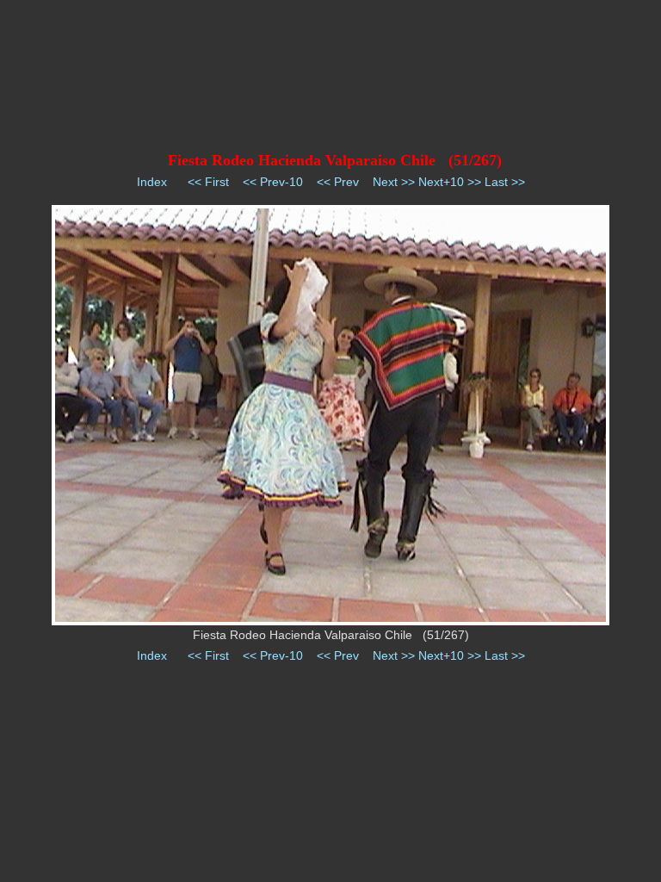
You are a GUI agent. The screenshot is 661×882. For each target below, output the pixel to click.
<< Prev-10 (273, 182)
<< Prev (338, 182)
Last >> (505, 182)
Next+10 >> (449, 182)
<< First (208, 182)
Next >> (394, 182)
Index (152, 182)
